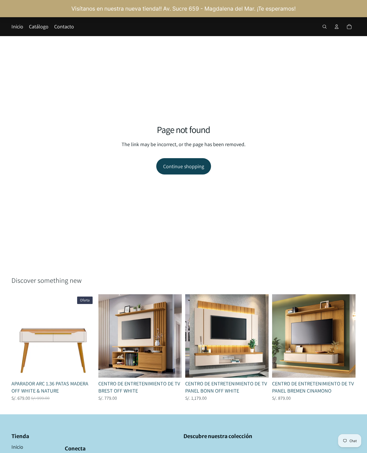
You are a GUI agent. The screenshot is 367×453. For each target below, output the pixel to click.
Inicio (17, 447)
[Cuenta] (336, 26)
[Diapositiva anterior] (20, 336)
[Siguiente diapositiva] (86, 336)
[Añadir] (86, 369)
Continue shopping (183, 166)
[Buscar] (324, 26)
